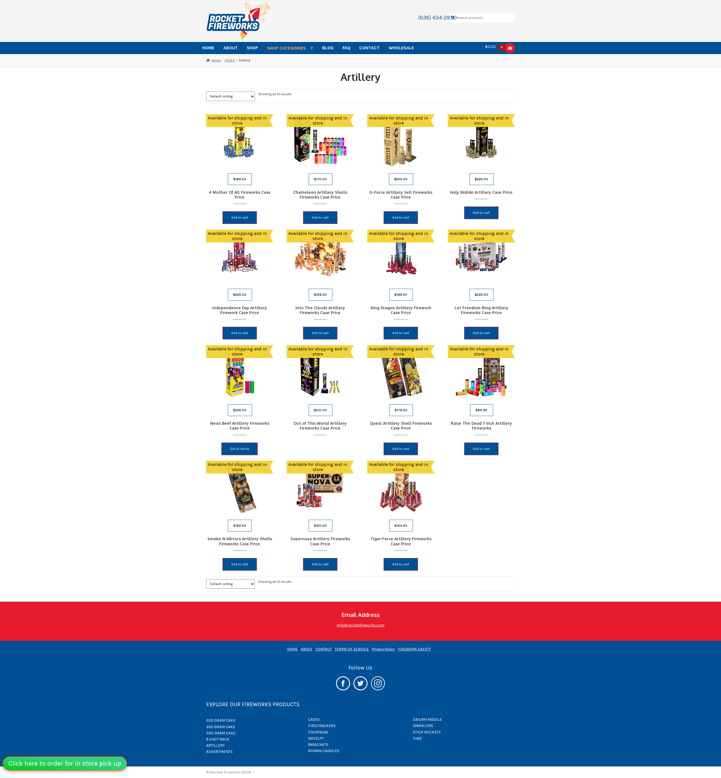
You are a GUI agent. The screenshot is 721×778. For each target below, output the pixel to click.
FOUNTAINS (318, 732)
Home (216, 60)
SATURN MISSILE (427, 719)
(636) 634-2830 (437, 17)
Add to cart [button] (239, 217)
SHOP (252, 47)
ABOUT (230, 47)
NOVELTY (316, 738)
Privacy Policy (383, 649)
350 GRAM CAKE (220, 726)
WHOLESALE (401, 47)
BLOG (327, 47)
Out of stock (239, 449)
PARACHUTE (318, 744)
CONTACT (369, 47)
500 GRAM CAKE (220, 733)
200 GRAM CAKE (220, 720)
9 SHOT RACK (217, 739)
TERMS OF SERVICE (352, 649)
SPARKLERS (423, 725)
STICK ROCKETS (427, 732)
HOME (208, 47)
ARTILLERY (215, 745)
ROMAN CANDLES (323, 750)
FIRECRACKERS (322, 725)
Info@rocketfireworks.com (360, 625)
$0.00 (494, 46)
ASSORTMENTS (219, 751)
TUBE (417, 738)
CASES (229, 60)
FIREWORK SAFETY (414, 649)
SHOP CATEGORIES (286, 48)
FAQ (346, 47)
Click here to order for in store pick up (64, 763)
